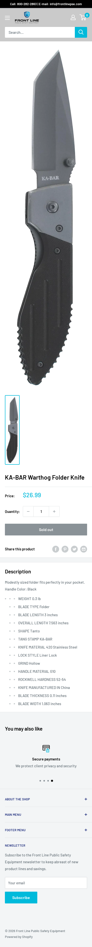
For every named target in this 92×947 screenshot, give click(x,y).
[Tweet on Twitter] (74, 549)
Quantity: (12, 511)
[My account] (73, 17)
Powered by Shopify (19, 937)
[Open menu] (7, 18)
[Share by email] (83, 549)
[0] (83, 17)
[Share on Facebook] (55, 549)
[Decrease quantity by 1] (28, 511)
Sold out (46, 529)
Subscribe (21, 897)
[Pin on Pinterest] (65, 549)
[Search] (81, 32)
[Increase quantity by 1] (54, 511)
